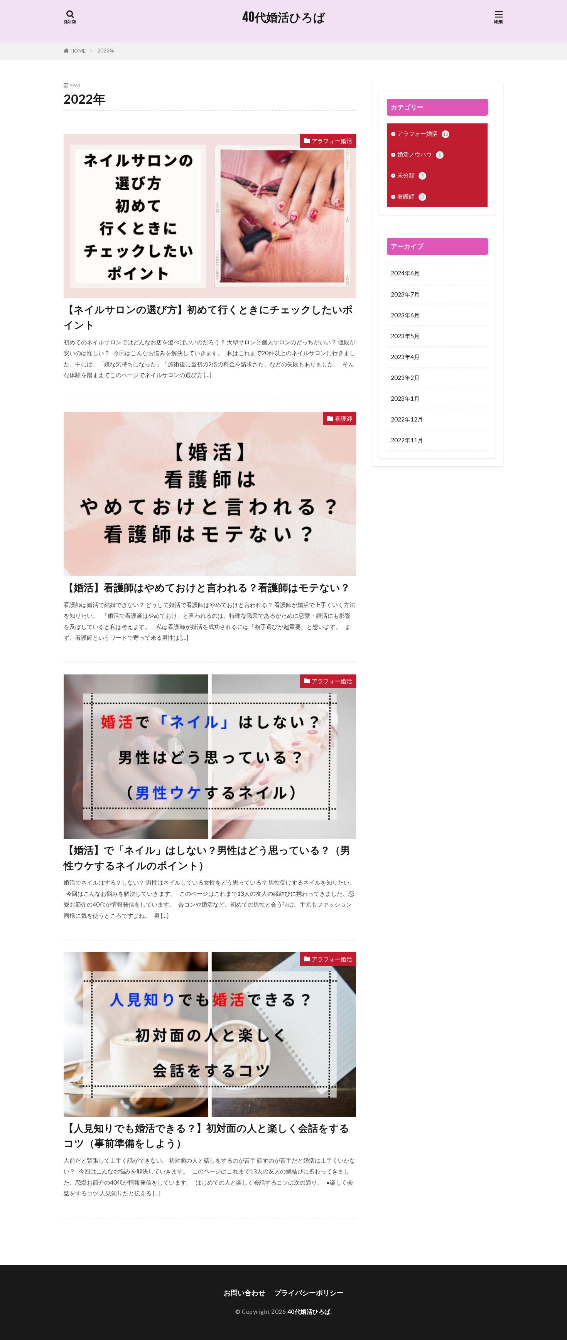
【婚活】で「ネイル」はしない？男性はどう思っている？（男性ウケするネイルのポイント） (207, 857)
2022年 (106, 50)
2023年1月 (405, 398)
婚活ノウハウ (419, 154)
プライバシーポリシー (309, 1293)
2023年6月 (405, 315)
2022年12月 (407, 419)
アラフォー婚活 (332, 140)
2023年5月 (405, 335)
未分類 (410, 175)
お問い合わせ (244, 1293)
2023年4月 (405, 356)
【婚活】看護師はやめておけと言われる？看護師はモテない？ (207, 587)
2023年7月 (405, 294)
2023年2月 (405, 377)
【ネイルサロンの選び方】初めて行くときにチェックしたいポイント (208, 317)
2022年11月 (407, 440)
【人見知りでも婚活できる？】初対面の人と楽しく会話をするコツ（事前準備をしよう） (206, 1136)
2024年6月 (405, 273)
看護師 (343, 418)
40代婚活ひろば (283, 17)
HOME (78, 51)
